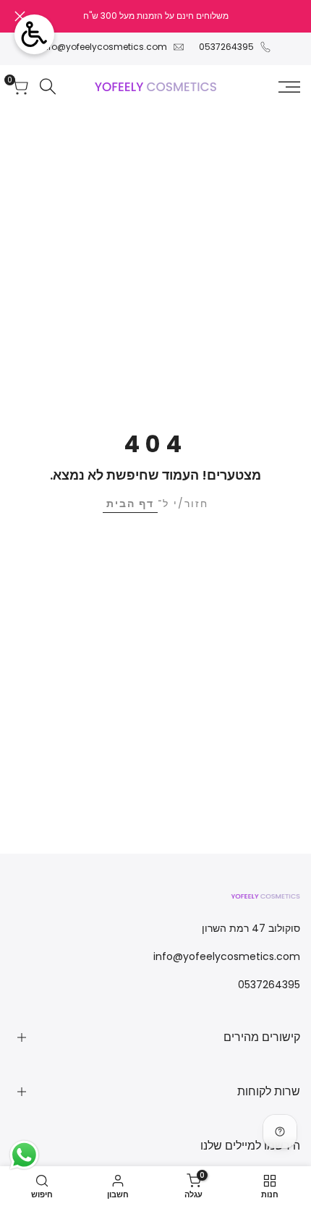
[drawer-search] (48, 86)
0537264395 (226, 47)
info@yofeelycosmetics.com (104, 47)
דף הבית (130, 503)
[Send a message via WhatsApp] (24, 1155)
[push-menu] (289, 86)
